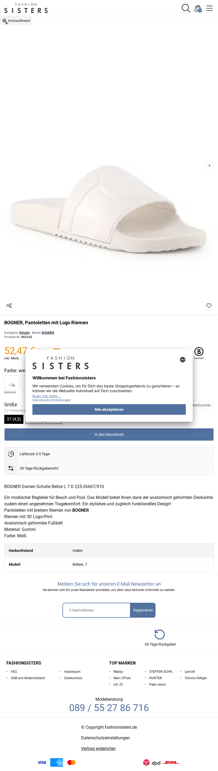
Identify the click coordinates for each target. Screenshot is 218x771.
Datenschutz (73, 678)
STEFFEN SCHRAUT (162, 672)
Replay (118, 672)
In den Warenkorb (109, 434)
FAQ (14, 672)
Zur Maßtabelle (198, 405)
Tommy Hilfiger (196, 678)
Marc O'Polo (122, 678)
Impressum (72, 672)
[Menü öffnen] (209, 8)
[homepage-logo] (32, 8)
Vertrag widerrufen (98, 748)
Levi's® (190, 672)
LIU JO (118, 684)
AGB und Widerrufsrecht (28, 678)
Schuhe (24, 333)
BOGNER (48, 333)
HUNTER (155, 678)
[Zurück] (7, 23)
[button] (186, 8)
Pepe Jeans (157, 684)
